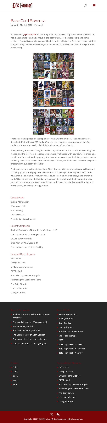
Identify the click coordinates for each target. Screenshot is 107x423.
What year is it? (18, 206)
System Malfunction (20, 202)
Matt (16, 25)
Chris (15, 371)
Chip (15, 367)
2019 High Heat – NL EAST (71, 353)
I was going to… (18, 214)
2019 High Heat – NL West (71, 344)
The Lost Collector (19, 288)
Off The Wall (16, 271)
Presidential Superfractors (23, 219)
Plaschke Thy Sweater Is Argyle (25, 275)
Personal (38, 25)
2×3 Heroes (16, 258)
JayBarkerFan (30, 34)
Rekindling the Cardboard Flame (26, 279)
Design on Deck (18, 262)
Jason (15, 375)
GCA (13, 238)
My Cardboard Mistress (22, 267)
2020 (61, 340)
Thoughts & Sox (18, 292)
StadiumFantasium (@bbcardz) (25, 230)
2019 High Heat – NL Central (72, 348)
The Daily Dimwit (18, 284)
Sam (15, 384)
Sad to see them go (67, 335)
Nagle (15, 380)
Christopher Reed (21, 339)
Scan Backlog (17, 210)
